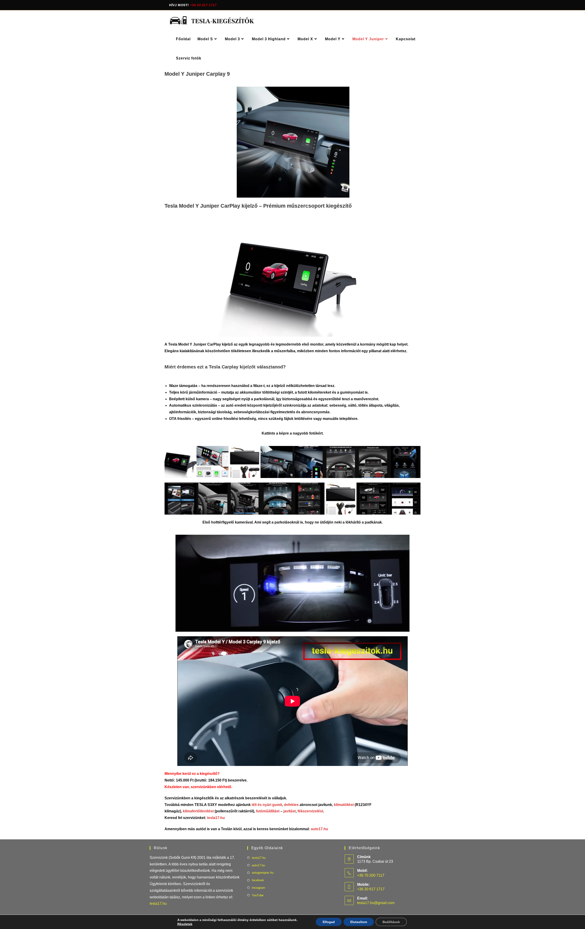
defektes (291, 805)
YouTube (257, 895)
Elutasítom (358, 922)
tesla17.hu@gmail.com (375, 903)
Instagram (258, 887)
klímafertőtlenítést (198, 811)
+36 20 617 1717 (203, 5)
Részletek (184, 924)
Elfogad (329, 922)
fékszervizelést (310, 811)
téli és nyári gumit (267, 805)
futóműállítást (268, 811)
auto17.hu (319, 829)
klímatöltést (344, 805)
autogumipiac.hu (263, 872)
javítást (289, 811)
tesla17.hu (216, 818)
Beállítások (391, 922)
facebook (258, 880)
